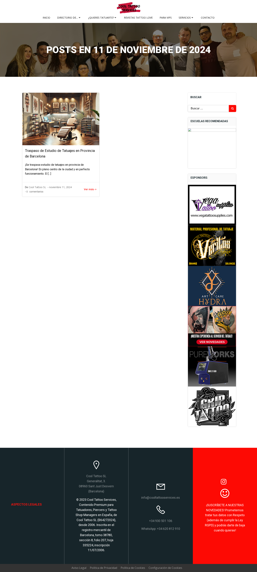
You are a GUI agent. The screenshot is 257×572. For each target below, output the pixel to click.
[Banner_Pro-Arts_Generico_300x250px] (212, 326)
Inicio (46, 17)
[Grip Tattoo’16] (212, 406)
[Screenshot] (212, 286)
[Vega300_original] (212, 204)
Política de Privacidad (103, 568)
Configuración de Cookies (165, 568)
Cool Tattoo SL (37, 187)
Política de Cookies (133, 568)
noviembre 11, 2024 (60, 187)
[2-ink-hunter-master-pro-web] (212, 366)
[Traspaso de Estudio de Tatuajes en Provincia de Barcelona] (60, 119)
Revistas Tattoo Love (138, 17)
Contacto (208, 17)
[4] (212, 245)
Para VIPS (166, 17)
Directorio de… (67, 17)
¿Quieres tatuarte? (101, 17)
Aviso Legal (79, 568)
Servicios (185, 17)
